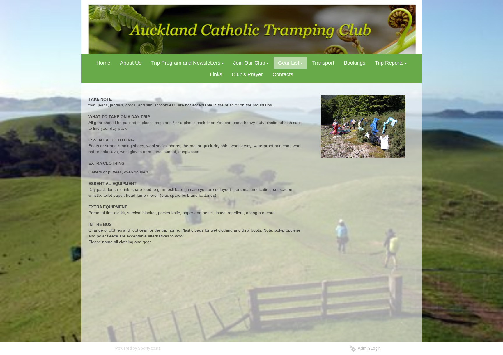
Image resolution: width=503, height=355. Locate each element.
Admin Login (368, 348)
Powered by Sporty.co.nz (138, 348)
